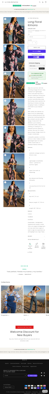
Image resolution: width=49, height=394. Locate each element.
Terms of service (42, 392)
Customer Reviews (15, 364)
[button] (2, 2)
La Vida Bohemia (13, 392)
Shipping (37, 30)
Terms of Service (16, 367)
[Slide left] (21, 320)
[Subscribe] (25, 376)
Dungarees (4, 316)
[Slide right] (27, 320)
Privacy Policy (25, 367)
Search (7, 364)
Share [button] (30, 251)
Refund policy (28, 392)
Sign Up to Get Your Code (24, 328)
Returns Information (38, 364)
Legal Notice (33, 367)
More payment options (37, 53)
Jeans (25, 316)
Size (29, 33)
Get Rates (42, 67)
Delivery (30, 364)
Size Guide (23, 364)
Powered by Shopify (20, 392)
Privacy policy (35, 392)
